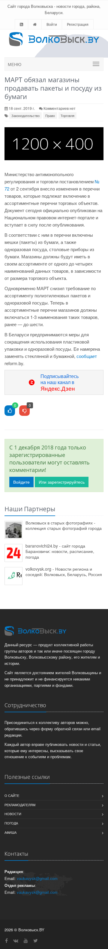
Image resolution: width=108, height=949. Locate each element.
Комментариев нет (60, 108)
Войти (51, 24)
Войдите (21, 482)
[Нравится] (9, 411)
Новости (12, 813)
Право (50, 115)
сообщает (86, 356)
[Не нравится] (24, 411)
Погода (11, 823)
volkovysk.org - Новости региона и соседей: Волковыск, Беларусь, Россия (64, 572)
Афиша (10, 832)
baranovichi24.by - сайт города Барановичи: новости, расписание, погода (60, 551)
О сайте (11, 795)
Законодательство (25, 115)
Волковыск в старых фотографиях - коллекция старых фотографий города (64, 525)
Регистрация (77, 24)
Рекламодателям (19, 804)
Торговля (67, 115)
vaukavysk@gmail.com (37, 878)
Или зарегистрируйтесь (62, 482)
